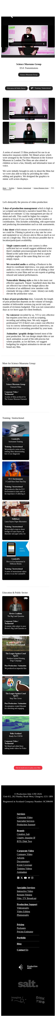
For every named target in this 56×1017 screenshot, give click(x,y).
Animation (22, 872)
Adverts (20, 858)
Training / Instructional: (13, 418)
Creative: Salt (23, 834)
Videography (23, 908)
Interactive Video (25, 891)
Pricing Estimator (25, 931)
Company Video (24, 854)
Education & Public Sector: (15, 592)
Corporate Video (25, 817)
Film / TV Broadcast (26, 898)
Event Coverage (24, 865)
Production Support (26, 824)
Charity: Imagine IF (26, 837)
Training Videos (24, 868)
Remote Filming (24, 894)
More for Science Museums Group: (19, 363)
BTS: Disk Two (24, 841)
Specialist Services (25, 821)
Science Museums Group (28, 75)
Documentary (23, 861)
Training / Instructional (43, 88)
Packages (21, 928)
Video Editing (23, 911)
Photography (23, 915)
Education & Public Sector (16, 88)
